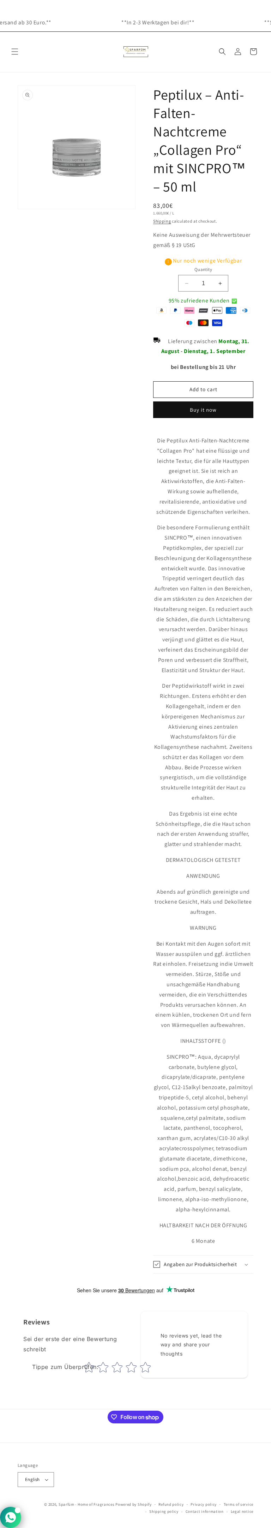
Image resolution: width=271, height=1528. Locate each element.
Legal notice (242, 1511)
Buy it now (203, 409)
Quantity (203, 269)
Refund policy (170, 1504)
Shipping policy (164, 1511)
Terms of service (238, 1504)
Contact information (205, 1511)
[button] (15, 51)
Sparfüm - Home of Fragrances (87, 1504)
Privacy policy (204, 1504)
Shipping (162, 221)
